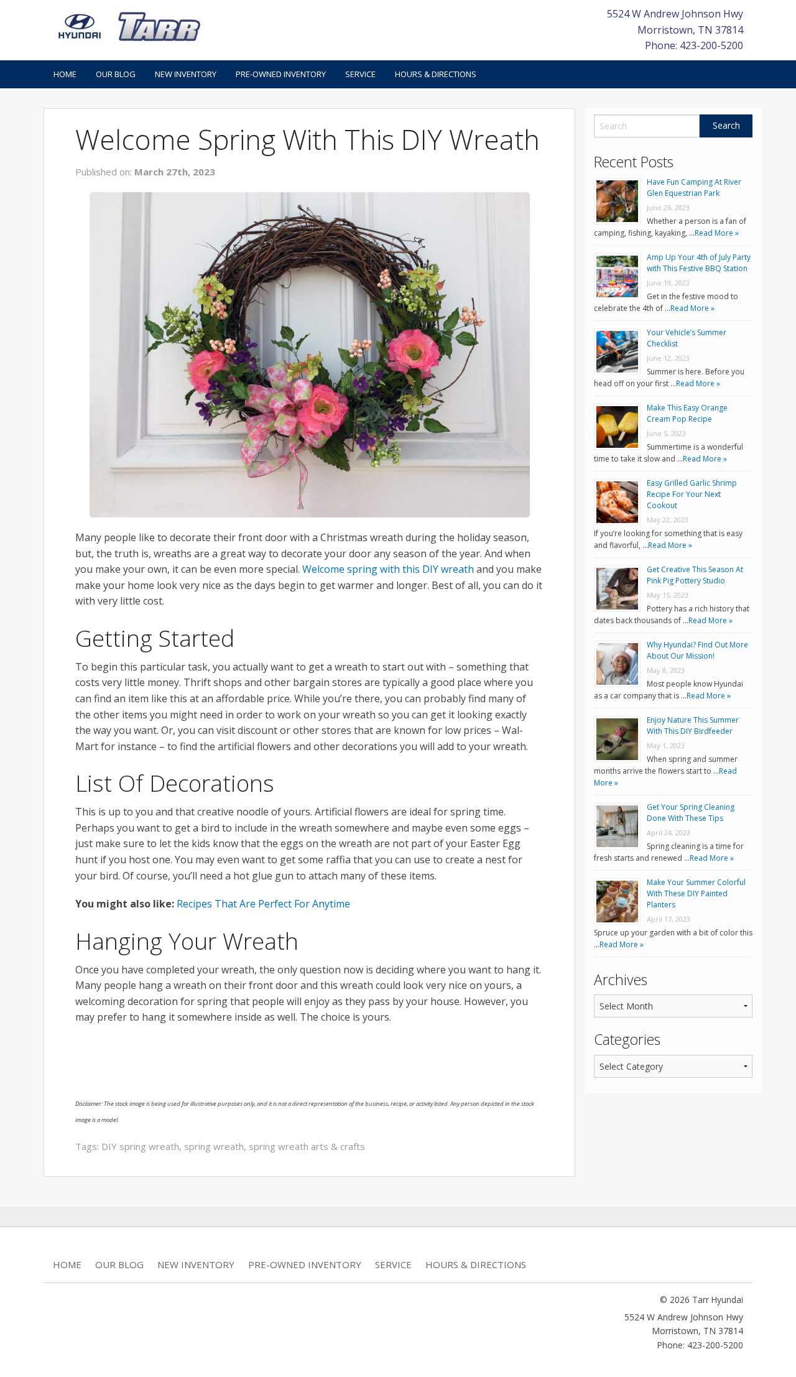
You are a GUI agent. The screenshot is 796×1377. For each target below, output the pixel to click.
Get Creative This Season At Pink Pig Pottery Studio (695, 575)
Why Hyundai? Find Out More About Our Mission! (697, 650)
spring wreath (214, 1146)
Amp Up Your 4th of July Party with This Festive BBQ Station (699, 263)
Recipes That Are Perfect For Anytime (263, 904)
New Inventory (185, 74)
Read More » (717, 233)
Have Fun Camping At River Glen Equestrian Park (694, 187)
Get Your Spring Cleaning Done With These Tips (690, 812)
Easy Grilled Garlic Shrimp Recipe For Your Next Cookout (692, 494)
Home (64, 74)
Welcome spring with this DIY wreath (388, 569)
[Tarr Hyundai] (129, 25)
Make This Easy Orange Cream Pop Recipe (687, 413)
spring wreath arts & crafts (307, 1146)
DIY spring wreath (140, 1146)
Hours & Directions (435, 74)
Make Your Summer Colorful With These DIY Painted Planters (696, 893)
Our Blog (116, 74)
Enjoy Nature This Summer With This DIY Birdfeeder (693, 725)
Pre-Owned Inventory (281, 74)
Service (360, 74)
